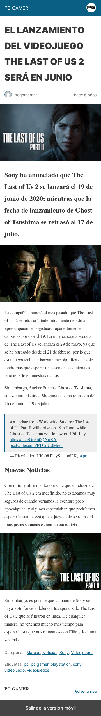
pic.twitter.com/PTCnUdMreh (36, 445)
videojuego (14, 670)
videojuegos (38, 670)
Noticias (49, 652)
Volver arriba (86, 691)
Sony (64, 652)
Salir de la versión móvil (51, 708)
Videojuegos (82, 652)
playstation (60, 664)
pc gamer (39, 664)
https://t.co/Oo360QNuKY (33, 439)
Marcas (33, 652)
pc (26, 664)
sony (77, 664)
